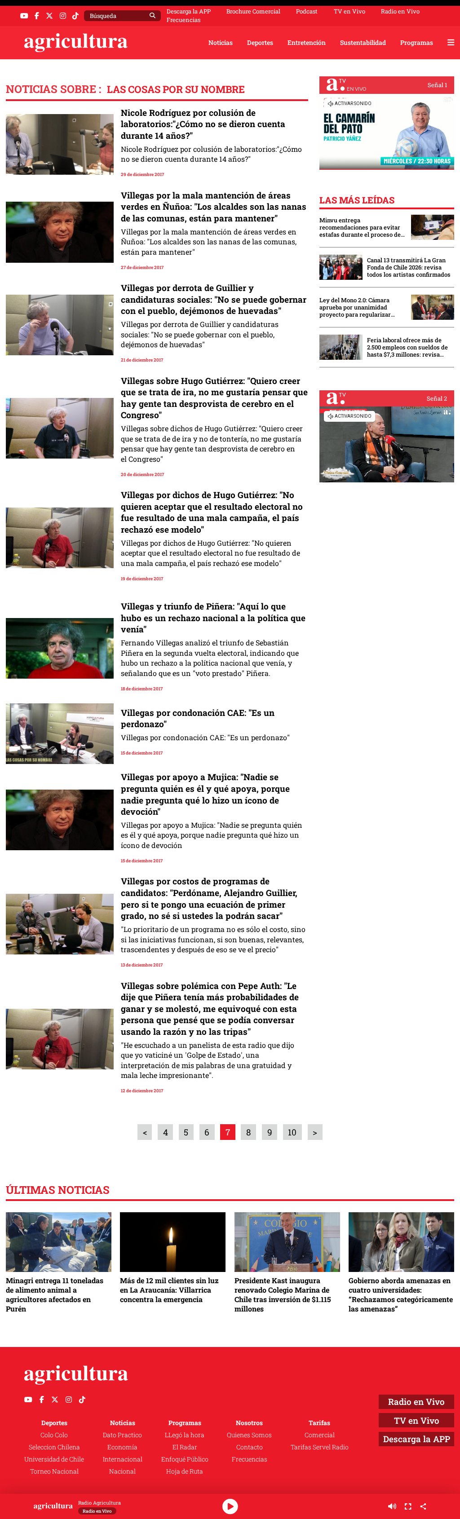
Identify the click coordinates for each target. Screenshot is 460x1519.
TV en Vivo (349, 11)
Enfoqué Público (184, 1459)
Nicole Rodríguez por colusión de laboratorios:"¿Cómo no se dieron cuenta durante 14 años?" (203, 124)
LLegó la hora (184, 1435)
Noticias (220, 42)
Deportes (260, 42)
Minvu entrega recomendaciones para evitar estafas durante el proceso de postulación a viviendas (360, 227)
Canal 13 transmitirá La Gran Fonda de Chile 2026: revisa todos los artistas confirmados (409, 267)
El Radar (184, 1447)
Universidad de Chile (54, 1459)
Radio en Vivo (400, 11)
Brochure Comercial (253, 11)
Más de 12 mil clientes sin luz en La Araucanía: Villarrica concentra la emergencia (169, 1290)
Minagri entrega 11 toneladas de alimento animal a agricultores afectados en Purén (54, 1294)
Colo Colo (54, 1435)
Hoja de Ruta (184, 1471)
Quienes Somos (249, 1435)
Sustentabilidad (363, 42)
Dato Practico (122, 1435)
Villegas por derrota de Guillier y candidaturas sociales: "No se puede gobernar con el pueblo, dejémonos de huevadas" (213, 299)
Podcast (307, 11)
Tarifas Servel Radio (320, 1447)
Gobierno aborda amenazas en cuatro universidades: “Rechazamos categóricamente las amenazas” (401, 1294)
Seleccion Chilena (54, 1447)
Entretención (307, 42)
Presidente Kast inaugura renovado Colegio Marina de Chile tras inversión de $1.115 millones (282, 1294)
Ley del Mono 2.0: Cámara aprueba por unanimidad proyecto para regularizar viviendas (355, 307)
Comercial (320, 1435)
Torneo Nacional (54, 1471)
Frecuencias (183, 20)
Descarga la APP (189, 11)
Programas (416, 42)
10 (292, 1132)
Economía (122, 1447)
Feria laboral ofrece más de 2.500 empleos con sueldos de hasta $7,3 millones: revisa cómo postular (407, 347)
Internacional (122, 1459)
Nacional (122, 1471)
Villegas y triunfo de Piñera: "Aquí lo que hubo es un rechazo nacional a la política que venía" (213, 618)
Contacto (249, 1447)
